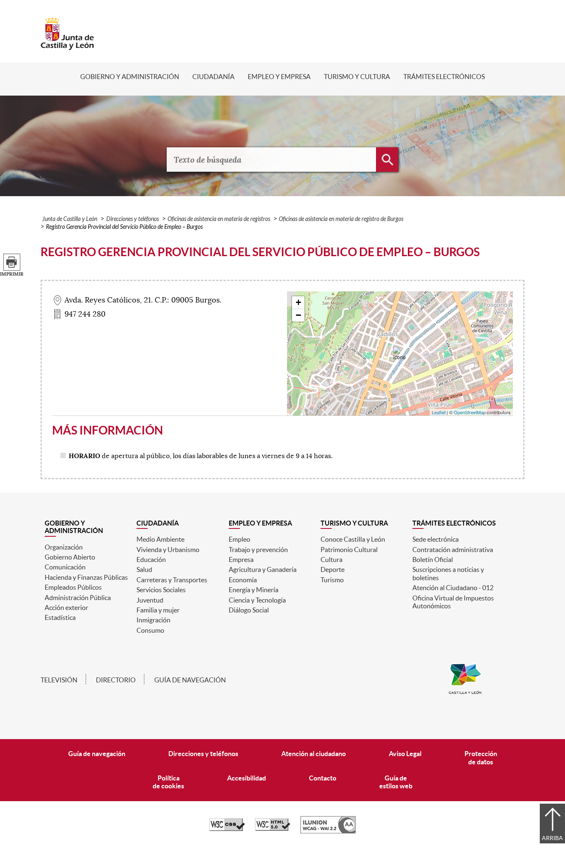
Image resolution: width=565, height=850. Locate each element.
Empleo (239, 539)
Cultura (331, 559)
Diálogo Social (249, 610)
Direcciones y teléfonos (132, 219)
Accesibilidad (246, 778)
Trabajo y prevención (258, 549)
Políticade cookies (168, 782)
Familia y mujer (158, 610)
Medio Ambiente (160, 539)
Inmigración (153, 620)
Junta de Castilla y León (69, 219)
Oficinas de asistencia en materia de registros (219, 219)
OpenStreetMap (470, 412)
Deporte (333, 569)
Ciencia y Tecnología (257, 600)
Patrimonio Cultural (349, 549)
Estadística (60, 617)
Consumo (150, 630)
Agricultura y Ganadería (263, 569)
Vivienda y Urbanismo (167, 549)
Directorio (116, 680)
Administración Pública (78, 597)
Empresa (241, 559)
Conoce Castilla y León (353, 539)
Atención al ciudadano (313, 753)
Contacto (322, 778)
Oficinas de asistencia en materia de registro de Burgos (341, 219)
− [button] (298, 315)
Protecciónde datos (480, 757)
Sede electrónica (435, 539)
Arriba (552, 838)
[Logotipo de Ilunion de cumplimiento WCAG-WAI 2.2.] (328, 831)
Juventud (149, 600)
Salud (144, 569)
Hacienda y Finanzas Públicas (86, 577)
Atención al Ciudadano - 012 (452, 587)
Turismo (332, 579)
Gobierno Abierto (70, 557)
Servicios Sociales (161, 589)
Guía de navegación (190, 680)
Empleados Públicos (73, 587)
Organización (64, 547)
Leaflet (438, 412)
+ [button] (298, 302)
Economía (243, 579)
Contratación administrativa (452, 549)
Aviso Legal (405, 753)
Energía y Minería (253, 589)
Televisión (59, 680)
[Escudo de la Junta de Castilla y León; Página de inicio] (67, 46)
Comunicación (65, 567)
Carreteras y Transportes (171, 579)
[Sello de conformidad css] (227, 829)
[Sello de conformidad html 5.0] (272, 829)
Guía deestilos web (395, 782)
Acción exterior (66, 607)
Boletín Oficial (432, 559)
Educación (151, 559)
